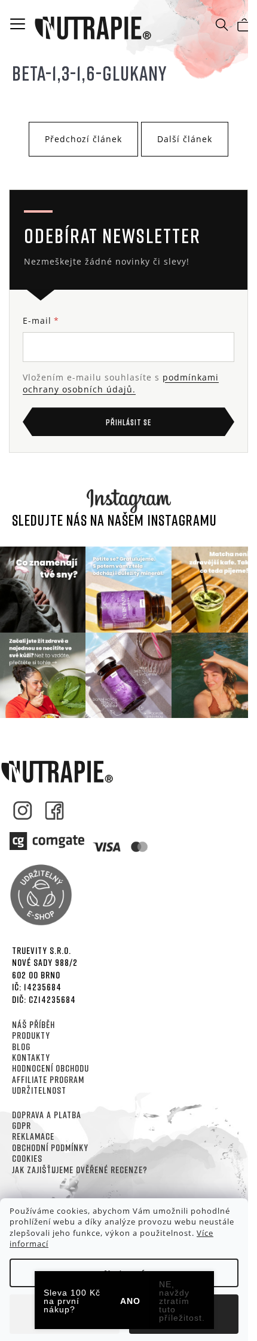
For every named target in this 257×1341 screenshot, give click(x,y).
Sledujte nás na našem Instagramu (114, 520)
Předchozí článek (83, 139)
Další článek (184, 139)
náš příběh (33, 1024)
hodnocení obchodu (50, 1068)
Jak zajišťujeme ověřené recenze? (80, 1169)
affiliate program (48, 1079)
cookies (27, 1158)
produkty (31, 1035)
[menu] (17, 23)
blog (21, 1046)
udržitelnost (39, 1090)
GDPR (21, 1125)
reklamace (33, 1136)
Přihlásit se (128, 422)
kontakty (31, 1057)
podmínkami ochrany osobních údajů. (121, 383)
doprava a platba (46, 1114)
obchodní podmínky (50, 1147)
